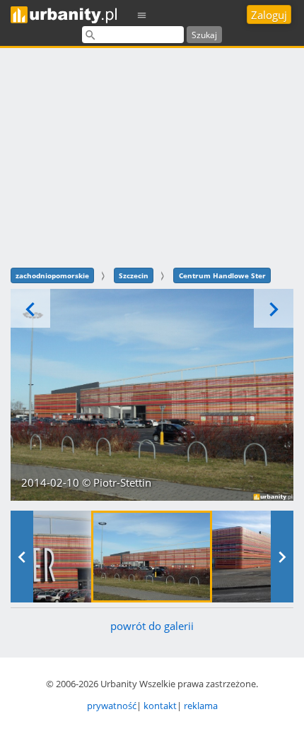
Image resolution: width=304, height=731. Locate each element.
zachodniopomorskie (52, 275)
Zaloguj (269, 15)
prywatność (111, 705)
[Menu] (142, 14)
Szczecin (133, 275)
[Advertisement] (152, 155)
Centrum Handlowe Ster (222, 275)
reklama (201, 705)
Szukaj (204, 35)
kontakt (160, 705)
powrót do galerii (152, 626)
